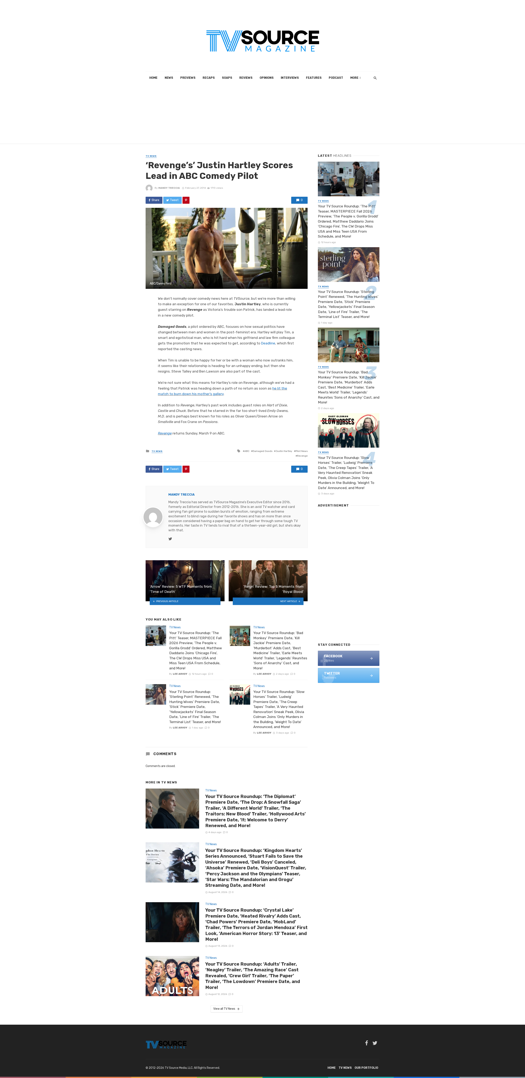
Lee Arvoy (180, 673)
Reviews (245, 78)
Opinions (267, 78)
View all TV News (224, 1009)
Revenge (302, 455)
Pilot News (302, 451)
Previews (187, 78)
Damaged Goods (262, 451)
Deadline (268, 343)
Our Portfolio (366, 1068)
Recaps (209, 78)
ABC (246, 451)
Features (314, 78)
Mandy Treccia (169, 187)
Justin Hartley (284, 451)
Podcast (336, 78)
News (169, 78)
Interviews (290, 78)
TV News (151, 156)
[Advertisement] (262, 115)
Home (153, 78)
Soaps (227, 78)
